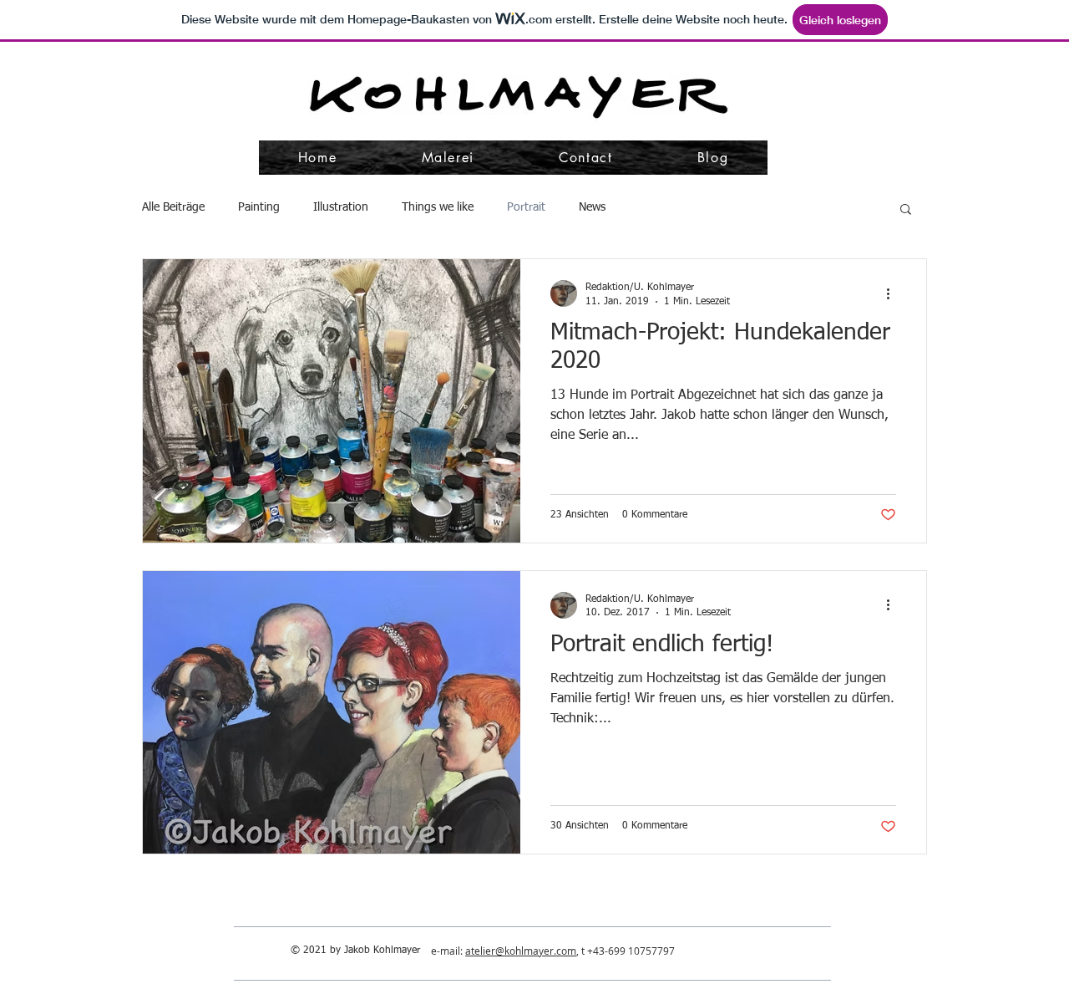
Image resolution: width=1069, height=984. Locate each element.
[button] (906, 210)
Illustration (340, 207)
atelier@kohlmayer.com (520, 950)
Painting (259, 207)
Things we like (438, 207)
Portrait (526, 207)
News (592, 207)
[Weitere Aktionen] (894, 293)
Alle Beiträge (173, 207)
